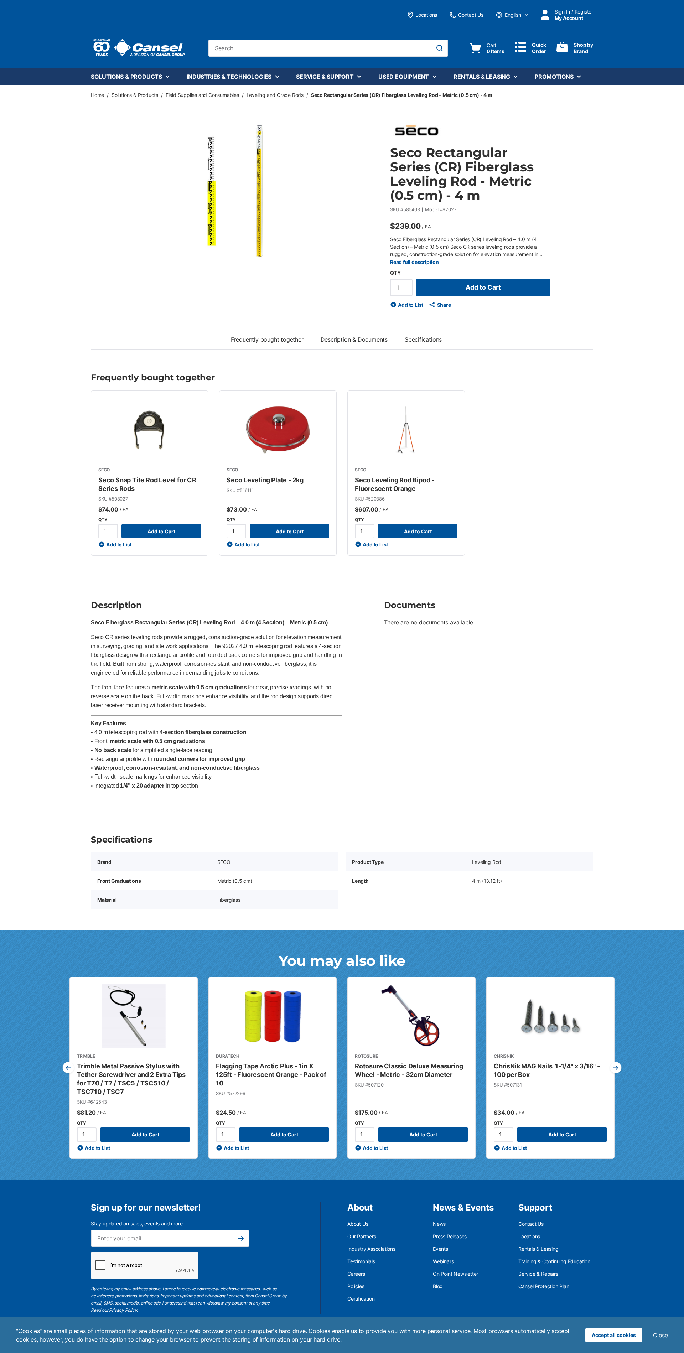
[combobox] (328, 48)
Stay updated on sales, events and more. (137, 1223)
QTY (395, 273)
